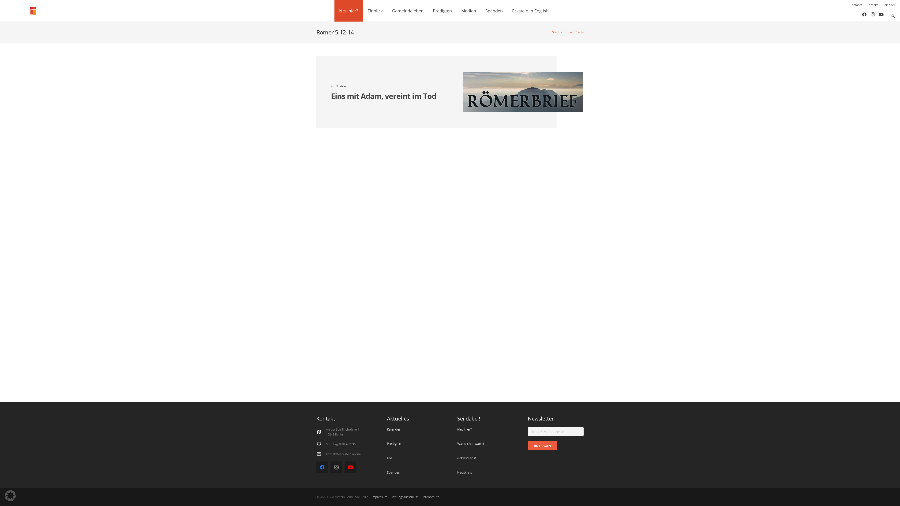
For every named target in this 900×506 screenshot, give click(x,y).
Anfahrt (856, 5)
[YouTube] (881, 14)
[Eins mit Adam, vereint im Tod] (523, 92)
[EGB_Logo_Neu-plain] (33, 11)
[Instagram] (873, 14)
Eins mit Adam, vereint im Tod (383, 96)
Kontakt (872, 5)
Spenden (393, 472)
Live (390, 458)
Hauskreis (464, 472)
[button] (361, 11)
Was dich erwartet (470, 443)
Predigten (394, 443)
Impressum (379, 497)
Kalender (889, 5)
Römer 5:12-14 (574, 32)
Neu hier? (464, 429)
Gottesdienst (466, 458)
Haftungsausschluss (404, 497)
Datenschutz (430, 497)
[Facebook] (864, 14)
